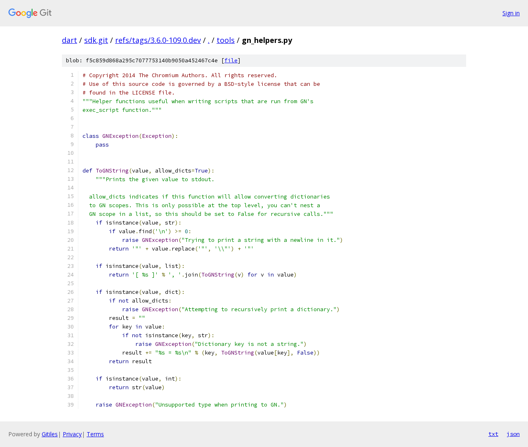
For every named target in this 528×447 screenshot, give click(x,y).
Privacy (72, 434)
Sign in (511, 13)
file (231, 60)
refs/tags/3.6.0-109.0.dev (158, 40)
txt (493, 434)
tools (226, 40)
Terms (95, 434)
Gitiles (50, 434)
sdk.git (96, 40)
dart (69, 40)
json (513, 434)
